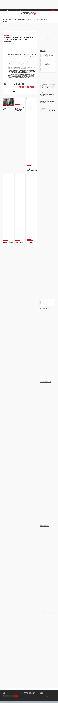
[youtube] (49, 10)
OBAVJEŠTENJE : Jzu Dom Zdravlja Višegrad (49, 59)
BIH (15, 19)
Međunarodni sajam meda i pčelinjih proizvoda (49, 68)
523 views (14, 43)
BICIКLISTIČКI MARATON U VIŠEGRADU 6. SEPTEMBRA (49, 55)
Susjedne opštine (21, 19)
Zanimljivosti (44, 19)
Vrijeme (39, 10)
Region (29, 19)
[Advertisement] (8, 4)
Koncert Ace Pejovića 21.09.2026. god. (48, 64)
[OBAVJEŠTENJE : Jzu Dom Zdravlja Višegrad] (42, 60)
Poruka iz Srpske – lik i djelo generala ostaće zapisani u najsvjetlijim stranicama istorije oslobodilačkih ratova (32, 169)
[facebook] (46, 10)
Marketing (35, 10)
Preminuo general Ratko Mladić (19, 243)
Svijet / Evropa (36, 19)
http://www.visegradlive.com (47, 697)
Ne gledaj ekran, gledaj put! (43, 108)
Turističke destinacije (29, 10)
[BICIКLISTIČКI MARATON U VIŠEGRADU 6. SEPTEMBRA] (42, 55)
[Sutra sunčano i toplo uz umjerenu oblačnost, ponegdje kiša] (42, 302)
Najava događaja (22, 10)
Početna (5, 19)
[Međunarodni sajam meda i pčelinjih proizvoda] (42, 69)
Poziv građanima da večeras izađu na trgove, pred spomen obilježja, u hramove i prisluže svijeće (8, 243)
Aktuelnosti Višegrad (15, 10)
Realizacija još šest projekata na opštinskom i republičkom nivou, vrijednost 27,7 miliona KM (31, 243)
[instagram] (48, 10)
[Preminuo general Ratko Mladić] (20, 207)
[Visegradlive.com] (29, 13)
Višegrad (10, 19)
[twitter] (47, 10)
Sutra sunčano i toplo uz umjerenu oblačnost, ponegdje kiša (49, 302)
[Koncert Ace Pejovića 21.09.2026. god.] (42, 64)
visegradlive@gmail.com (45, 696)
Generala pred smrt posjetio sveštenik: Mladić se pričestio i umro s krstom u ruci (8, 108)
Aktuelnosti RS (6, 35)
